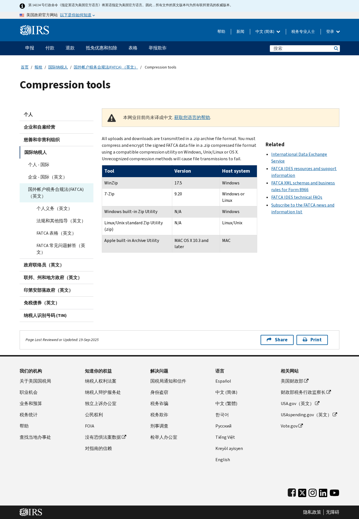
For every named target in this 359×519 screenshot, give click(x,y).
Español (223, 381)
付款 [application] (49, 48)
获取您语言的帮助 (192, 117)
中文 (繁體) (226, 403)
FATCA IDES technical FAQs (296, 197)
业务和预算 (31, 403)
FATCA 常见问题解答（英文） (60, 249)
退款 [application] (70, 48)
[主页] (34, 28)
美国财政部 (292, 381)
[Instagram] (313, 491)
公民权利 (94, 415)
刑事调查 (159, 426)
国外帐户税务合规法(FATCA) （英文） (106, 67)
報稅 (38, 67)
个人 (28, 114)
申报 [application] (29, 48)
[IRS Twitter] (302, 491)
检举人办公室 (163, 437)
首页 (25, 67)
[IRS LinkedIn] (323, 491)
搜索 (335, 48)
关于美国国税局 (35, 381)
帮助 (221, 31)
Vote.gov (289, 426)
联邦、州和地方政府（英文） (53, 277)
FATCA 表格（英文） (56, 233)
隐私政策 (312, 512)
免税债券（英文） (42, 303)
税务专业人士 (303, 31)
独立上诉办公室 (100, 403)
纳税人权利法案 (100, 381)
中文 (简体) (265, 31)
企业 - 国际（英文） (47, 177)
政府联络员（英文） (44, 265)
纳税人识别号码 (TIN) (45, 315)
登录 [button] (330, 31)
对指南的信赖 (98, 448)
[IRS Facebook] (292, 491)
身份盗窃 (159, 392)
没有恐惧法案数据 (103, 437)
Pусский (223, 426)
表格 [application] (132, 48)
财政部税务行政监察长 (303, 392)
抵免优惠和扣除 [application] (101, 48)
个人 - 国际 (38, 165)
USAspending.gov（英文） (306, 415)
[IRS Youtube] (334, 491)
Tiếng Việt (225, 437)
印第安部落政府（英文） (48, 290)
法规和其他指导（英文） (61, 221)
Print (316, 340)
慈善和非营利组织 (42, 140)
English (222, 460)
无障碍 (332, 512)
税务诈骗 (159, 403)
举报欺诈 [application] (158, 48)
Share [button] (281, 340)
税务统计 (29, 415)
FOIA (89, 426)
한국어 (222, 415)
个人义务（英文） (54, 208)
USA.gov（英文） (297, 403)
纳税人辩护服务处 (103, 392)
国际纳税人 (58, 67)
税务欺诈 (159, 415)
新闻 (240, 31)
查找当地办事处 (35, 437)
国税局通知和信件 (168, 381)
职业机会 (29, 392)
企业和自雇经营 (39, 127)
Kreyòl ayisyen (229, 448)
